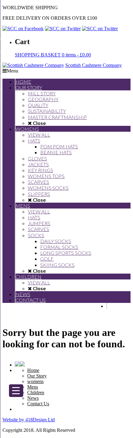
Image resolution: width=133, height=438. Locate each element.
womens (35, 381)
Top (126, 429)
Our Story (37, 375)
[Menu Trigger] (16, 390)
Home (33, 370)
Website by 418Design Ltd (28, 419)
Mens (32, 387)
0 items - (53, 54)
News (33, 398)
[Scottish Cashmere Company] (33, 65)
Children (35, 392)
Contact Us (38, 403)
